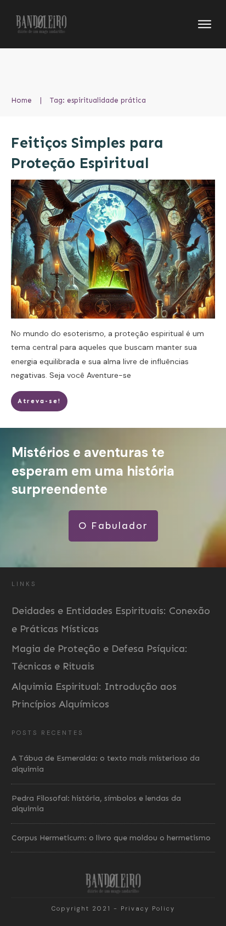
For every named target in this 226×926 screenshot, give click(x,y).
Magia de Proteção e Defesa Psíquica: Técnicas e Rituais (100, 657)
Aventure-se (109, 375)
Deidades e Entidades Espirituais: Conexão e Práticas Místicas (111, 619)
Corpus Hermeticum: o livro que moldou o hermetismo (111, 838)
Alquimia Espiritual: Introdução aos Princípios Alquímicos (94, 695)
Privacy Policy (148, 908)
